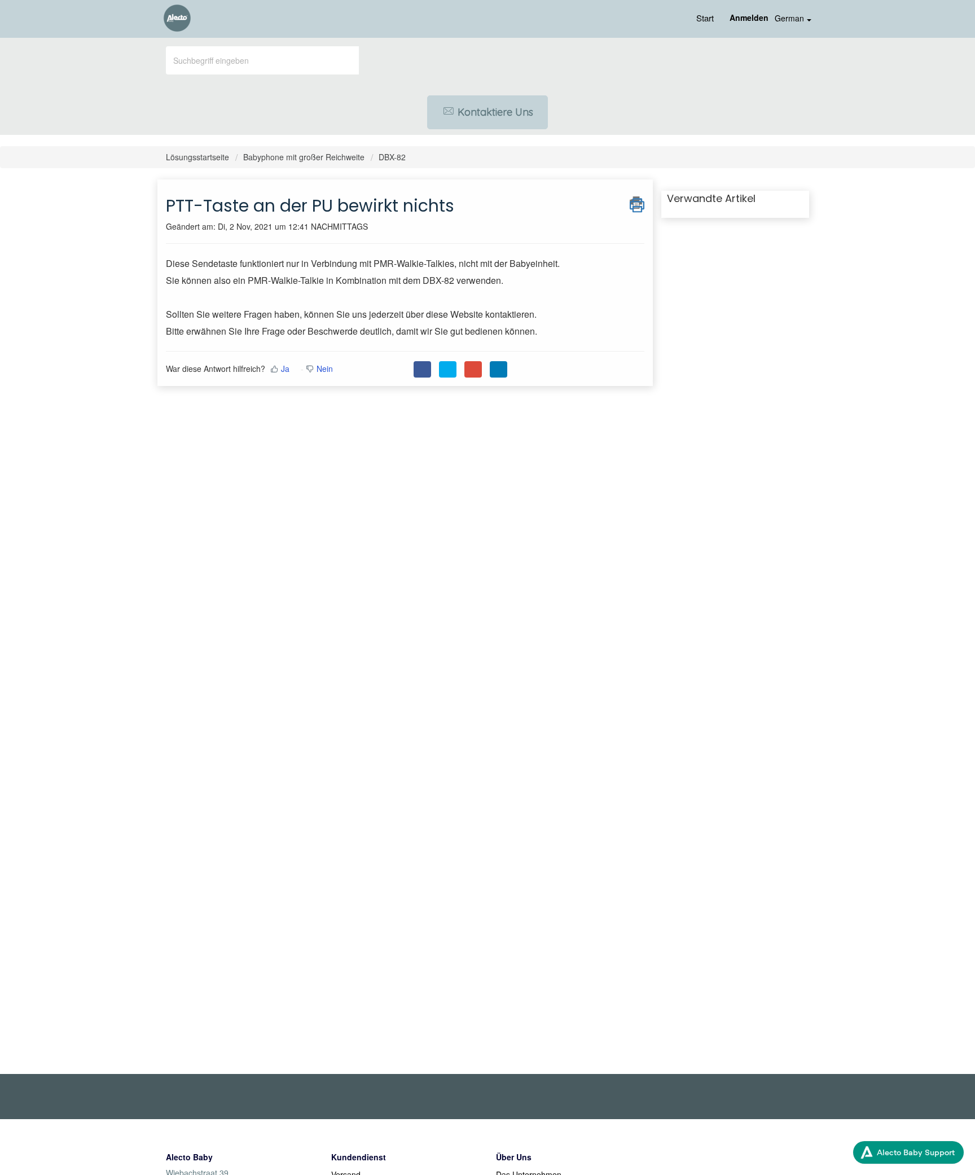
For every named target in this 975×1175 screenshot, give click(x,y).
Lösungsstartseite (198, 157)
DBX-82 (392, 157)
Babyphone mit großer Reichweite (303, 157)
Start (705, 18)
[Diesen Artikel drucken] (637, 202)
